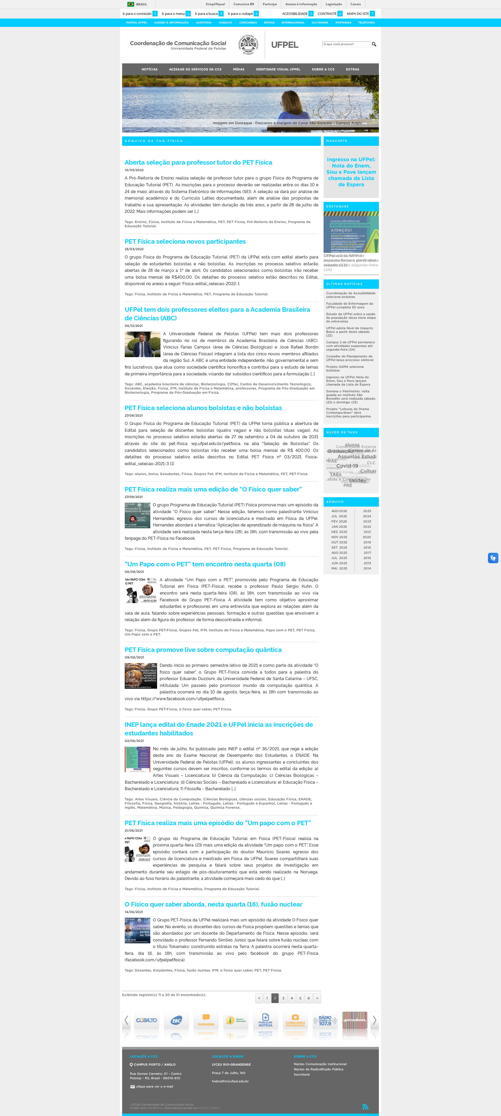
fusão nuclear (198, 970)
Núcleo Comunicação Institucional (320, 1064)
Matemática (147, 807)
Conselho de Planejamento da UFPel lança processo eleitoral (349, 358)
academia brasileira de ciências (172, 384)
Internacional (293, 22)
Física (154, 222)
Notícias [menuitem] (150, 69)
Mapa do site (360, 13)
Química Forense (225, 807)
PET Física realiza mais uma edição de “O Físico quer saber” (213, 488)
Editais (269, 22)
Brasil (141, 4)
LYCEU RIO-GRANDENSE (231, 1064)
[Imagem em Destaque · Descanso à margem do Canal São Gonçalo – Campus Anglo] (250, 131)
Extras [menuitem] (352, 69)
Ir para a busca (208, 13)
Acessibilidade (297, 13)
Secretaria (302, 1074)
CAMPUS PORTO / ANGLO (155, 1064)
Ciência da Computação (180, 799)
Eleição (149, 388)
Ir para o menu (175, 13)
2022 (367, 526)
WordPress (155, 1107)
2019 (367, 542)
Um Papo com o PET (142, 634)
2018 (367, 547)
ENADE (305, 799)
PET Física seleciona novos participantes (185, 241)
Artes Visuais (146, 799)
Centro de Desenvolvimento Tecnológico (275, 384)
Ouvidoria (320, 22)
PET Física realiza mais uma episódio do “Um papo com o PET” (218, 822)
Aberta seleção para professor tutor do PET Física (198, 162)
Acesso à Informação (171, 22)
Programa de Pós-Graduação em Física (185, 392)
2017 (367, 552)
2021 (367, 531)
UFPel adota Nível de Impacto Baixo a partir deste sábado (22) (349, 331)
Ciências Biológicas (220, 799)
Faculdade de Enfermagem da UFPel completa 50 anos (349, 305)
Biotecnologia (213, 384)
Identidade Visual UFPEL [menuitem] (278, 69)
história (180, 803)
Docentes (133, 388)
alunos (140, 474)
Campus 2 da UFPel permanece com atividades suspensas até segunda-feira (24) (351, 262)
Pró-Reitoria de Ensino (266, 222)
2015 (367, 563)
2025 (367, 511)
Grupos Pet (203, 474)
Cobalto (225, 22)
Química (201, 807)
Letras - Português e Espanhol (249, 803)
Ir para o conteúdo (139, 13)
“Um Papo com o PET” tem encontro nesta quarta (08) (205, 563)
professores (246, 388)
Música (165, 807)
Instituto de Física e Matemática (188, 222)
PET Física (236, 222)
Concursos (248, 22)
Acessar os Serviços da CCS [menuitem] (195, 69)
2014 (367, 568)
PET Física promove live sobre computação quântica (203, 649)
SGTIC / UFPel (209, 1107)
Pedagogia (182, 807)
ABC (138, 384)
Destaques (337, 206)
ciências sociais (252, 799)
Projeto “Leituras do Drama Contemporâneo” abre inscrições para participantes (348, 412)
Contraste (329, 13)
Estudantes (170, 474)
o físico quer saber (195, 709)
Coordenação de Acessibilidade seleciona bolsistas (350, 294)
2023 (367, 521)
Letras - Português (205, 803)
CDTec (232, 384)
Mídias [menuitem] (238, 69)
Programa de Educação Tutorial (240, 294)
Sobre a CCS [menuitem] (323, 69)
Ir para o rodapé (242, 13)
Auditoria (204, 22)
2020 (367, 537)
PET (221, 222)
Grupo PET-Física (162, 630)
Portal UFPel (136, 22)
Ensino (141, 222)
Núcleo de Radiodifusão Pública (318, 1069)
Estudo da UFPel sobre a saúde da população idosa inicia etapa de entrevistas (351, 317)
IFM (173, 388)
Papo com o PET (280, 630)
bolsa (153, 474)
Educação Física (282, 799)
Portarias (343, 22)
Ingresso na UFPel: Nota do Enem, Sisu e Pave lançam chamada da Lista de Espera (351, 172)
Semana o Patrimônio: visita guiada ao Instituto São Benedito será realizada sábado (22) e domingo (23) (350, 396)
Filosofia (132, 803)
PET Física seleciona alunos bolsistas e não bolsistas (203, 407)
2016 (367, 558)
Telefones (366, 22)
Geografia (163, 803)
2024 (367, 516)
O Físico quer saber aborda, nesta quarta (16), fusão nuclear (213, 903)
